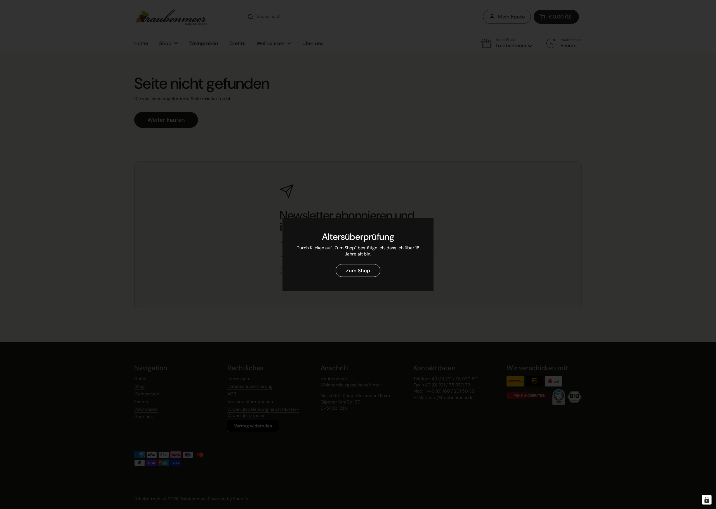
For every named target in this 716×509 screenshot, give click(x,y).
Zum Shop (358, 270)
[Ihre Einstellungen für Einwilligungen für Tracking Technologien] (707, 500)
